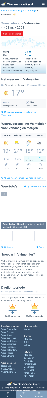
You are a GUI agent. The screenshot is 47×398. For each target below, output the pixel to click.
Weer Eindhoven (9, 341)
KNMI (26, 342)
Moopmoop (29, 367)
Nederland (6, 366)
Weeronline (29, 370)
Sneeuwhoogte (8, 369)
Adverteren (29, 376)
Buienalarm (29, 358)
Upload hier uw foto (36, 186)
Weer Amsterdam (9, 329)
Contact (27, 329)
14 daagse (9, 247)
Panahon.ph (29, 373)
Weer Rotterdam (9, 350)
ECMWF (27, 345)
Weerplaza (28, 361)
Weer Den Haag (8, 338)
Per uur (42, 247)
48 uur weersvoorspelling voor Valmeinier (23, 178)
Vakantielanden (8, 372)
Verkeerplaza (30, 364)
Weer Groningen (8, 344)
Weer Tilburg (7, 353)
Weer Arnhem (7, 332)
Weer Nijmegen (8, 347)
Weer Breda (6, 335)
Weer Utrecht (7, 356)
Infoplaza (28, 339)
